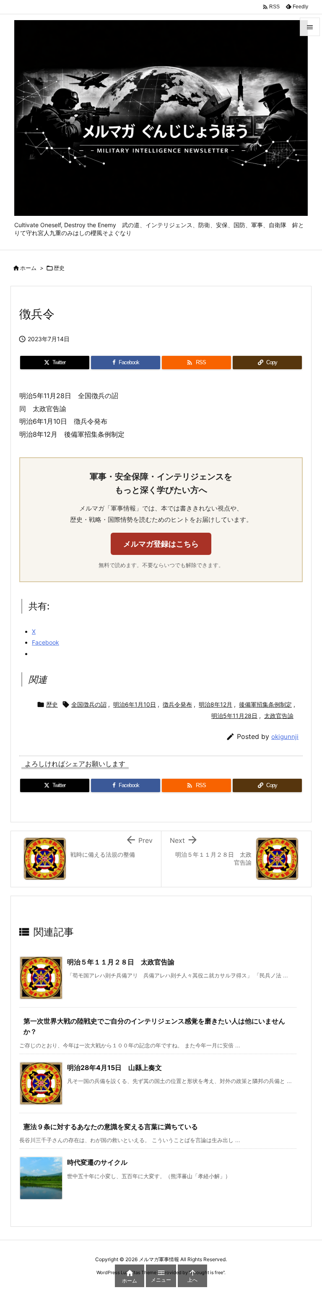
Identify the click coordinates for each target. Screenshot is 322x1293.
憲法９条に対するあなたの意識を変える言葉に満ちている (110, 1126)
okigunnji (285, 737)
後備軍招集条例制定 (265, 704)
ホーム (28, 267)
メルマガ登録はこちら (161, 543)
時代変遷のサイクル (97, 1162)
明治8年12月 (215, 704)
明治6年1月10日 (134, 704)
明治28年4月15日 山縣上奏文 (114, 1067)
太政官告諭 (278, 715)
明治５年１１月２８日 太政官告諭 (120, 962)
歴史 (59, 267)
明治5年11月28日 (234, 715)
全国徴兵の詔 (88, 704)
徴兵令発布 (177, 704)
